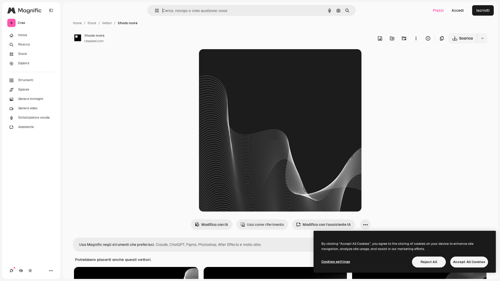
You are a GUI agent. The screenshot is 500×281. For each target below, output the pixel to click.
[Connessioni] (11, 270)
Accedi (458, 10)
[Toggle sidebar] (51, 10)
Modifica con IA (214, 224)
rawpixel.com (94, 41)
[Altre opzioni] (416, 38)
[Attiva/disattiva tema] (30, 270)
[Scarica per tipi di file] (482, 38)
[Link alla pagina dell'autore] (77, 38)
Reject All (429, 262)
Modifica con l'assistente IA (327, 224)
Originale (233, 59)
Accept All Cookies (469, 262)
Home (77, 23)
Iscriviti (483, 10)
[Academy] (21, 270)
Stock (92, 23)
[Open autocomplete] (155, 10)
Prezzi (438, 10)
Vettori (107, 23)
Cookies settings (335, 261)
